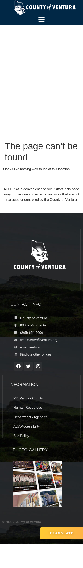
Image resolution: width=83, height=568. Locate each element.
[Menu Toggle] (41, 19)
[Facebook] (18, 366)
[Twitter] (28, 366)
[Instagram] (38, 366)
